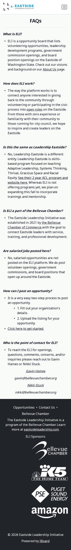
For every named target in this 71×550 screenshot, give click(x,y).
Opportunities (24, 407)
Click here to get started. (26, 328)
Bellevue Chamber (35, 414)
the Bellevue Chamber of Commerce (34, 224)
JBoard (45, 541)
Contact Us (47, 407)
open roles (34, 109)
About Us (49, 69)
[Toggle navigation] (64, 7)
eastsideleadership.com (41, 429)
